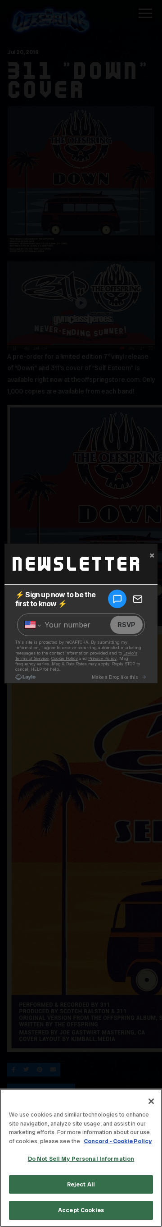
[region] (81, 1158)
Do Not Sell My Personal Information (81, 1159)
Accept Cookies (81, 1210)
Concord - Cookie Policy (118, 1141)
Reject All (81, 1184)
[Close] (151, 1101)
